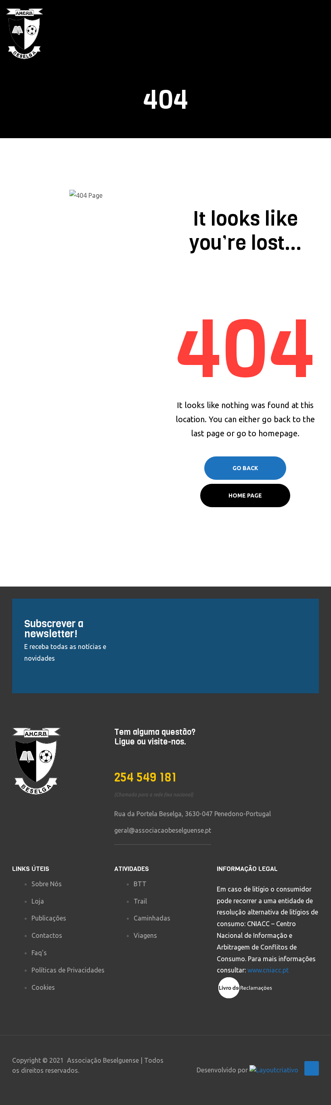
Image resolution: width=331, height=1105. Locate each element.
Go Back (245, 468)
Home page (245, 495)
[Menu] (321, 34)
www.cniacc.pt (268, 970)
